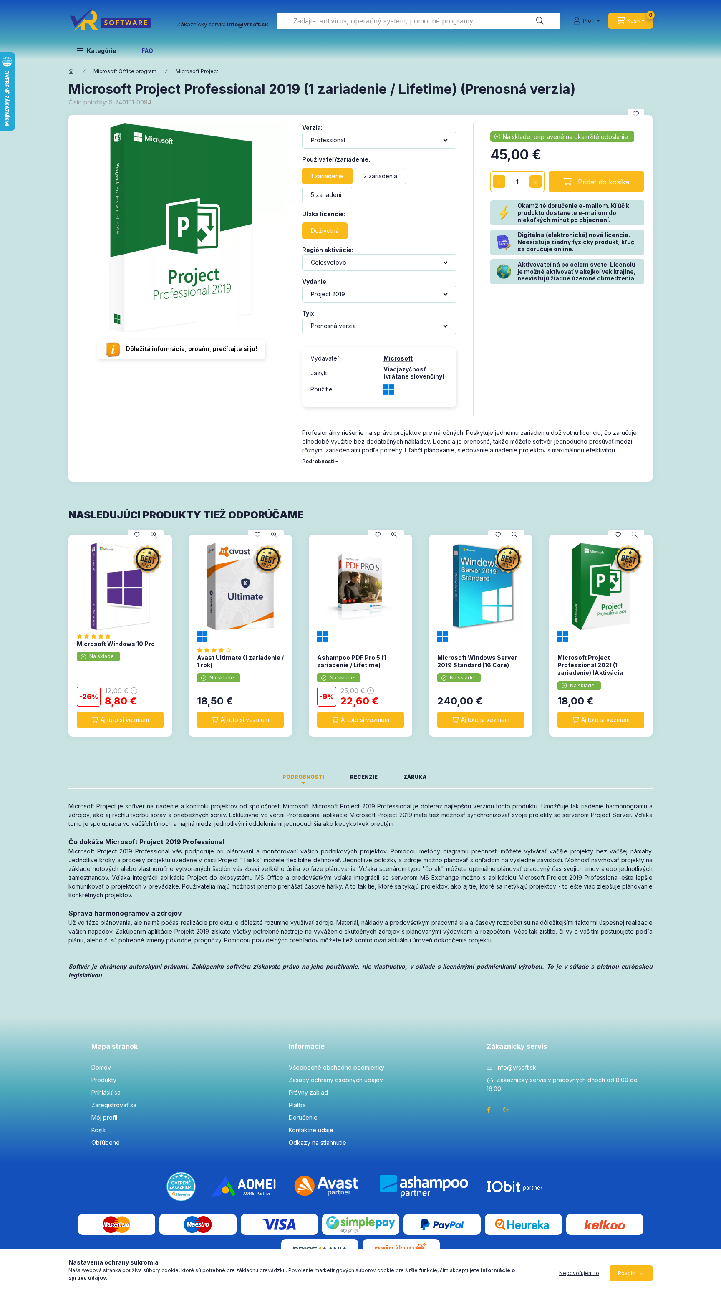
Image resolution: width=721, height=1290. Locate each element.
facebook (489, 1109)
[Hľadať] (540, 21)
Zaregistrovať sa (113, 1104)
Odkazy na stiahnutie (317, 1142)
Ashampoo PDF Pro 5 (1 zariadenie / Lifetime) (351, 661)
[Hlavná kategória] (71, 71)
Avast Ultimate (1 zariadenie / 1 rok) (240, 661)
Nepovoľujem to (579, 1273)
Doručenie (303, 1117)
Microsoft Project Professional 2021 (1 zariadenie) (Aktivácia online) (590, 669)
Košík (98, 1129)
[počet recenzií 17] (96, 636)
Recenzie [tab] (364, 777)
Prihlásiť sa (106, 1092)
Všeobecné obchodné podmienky (336, 1067)
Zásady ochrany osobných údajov (336, 1079)
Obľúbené (105, 1142)
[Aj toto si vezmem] (120, 720)
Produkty (103, 1079)
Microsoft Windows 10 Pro (116, 643)
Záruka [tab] (414, 777)
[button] (96, 50)
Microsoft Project (197, 71)
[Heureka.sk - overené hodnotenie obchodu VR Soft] (181, 1185)
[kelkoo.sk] (604, 1223)
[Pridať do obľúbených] (636, 114)
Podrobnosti (318, 461)
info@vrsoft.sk (516, 1067)
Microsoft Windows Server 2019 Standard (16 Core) (477, 661)
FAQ (147, 50)
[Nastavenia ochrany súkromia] (505, 1109)
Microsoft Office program (124, 71)
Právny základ (308, 1092)
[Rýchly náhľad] (154, 535)
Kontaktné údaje (311, 1129)
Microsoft (398, 358)
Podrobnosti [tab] (303, 777)
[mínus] (499, 181)
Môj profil (104, 1117)
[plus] (535, 181)
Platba (297, 1104)
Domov (101, 1067)
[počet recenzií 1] (216, 650)
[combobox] (418, 21)
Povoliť (626, 1273)
